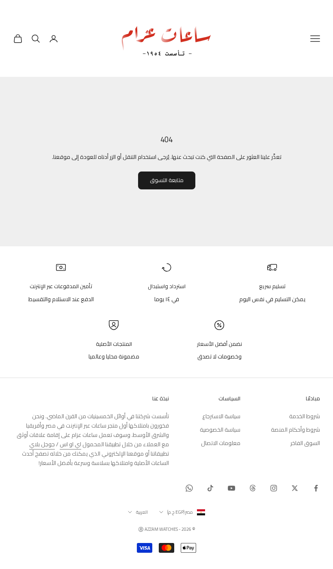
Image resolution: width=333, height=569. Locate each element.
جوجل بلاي (42, 444)
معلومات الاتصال (220, 443)
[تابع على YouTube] (231, 488)
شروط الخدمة (304, 416)
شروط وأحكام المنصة (295, 429)
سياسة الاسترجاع (221, 416)
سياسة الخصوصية (220, 429)
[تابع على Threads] (253, 488)
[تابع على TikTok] (210, 488)
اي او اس (70, 444)
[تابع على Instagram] (274, 488)
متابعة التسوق (167, 180)
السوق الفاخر (305, 443)
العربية (142, 512)
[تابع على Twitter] (295, 488)
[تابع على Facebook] (316, 488)
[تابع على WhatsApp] (189, 488)
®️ (141, 529)
